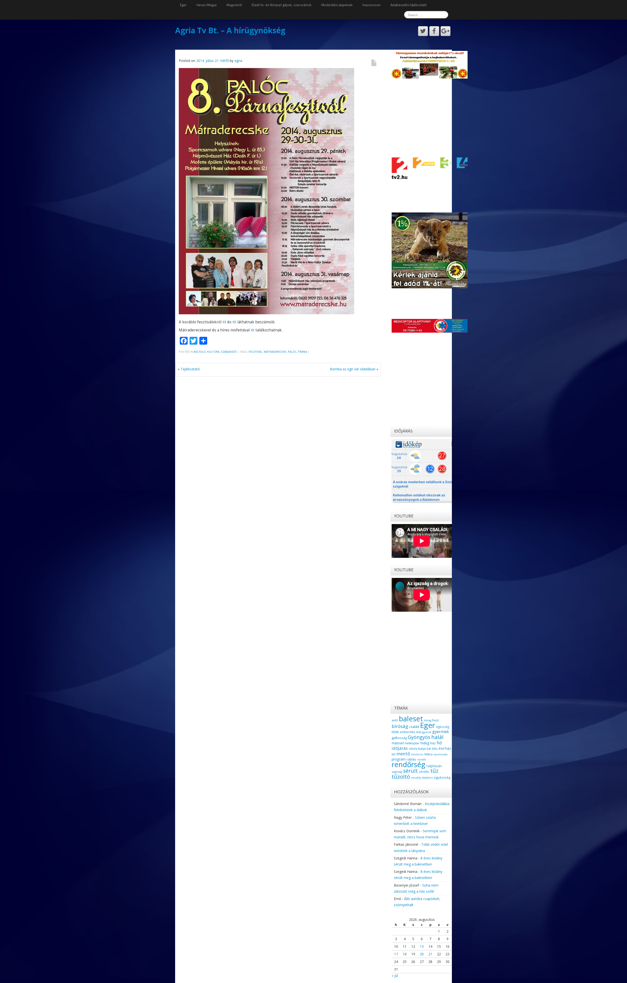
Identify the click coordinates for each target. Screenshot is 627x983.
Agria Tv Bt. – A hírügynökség (230, 30)
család (414, 726)
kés (435, 748)
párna (302, 351)
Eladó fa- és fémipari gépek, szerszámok (282, 4)
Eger (183, 4)
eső (418, 732)
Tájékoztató (190, 369)
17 (396, 954)
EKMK (395, 732)
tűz (434, 770)
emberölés (407, 732)
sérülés (424, 771)
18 (405, 954)
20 (422, 954)
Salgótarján (434, 766)
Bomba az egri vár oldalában (352, 369)
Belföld (200, 351)
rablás (411, 759)
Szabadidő (229, 351)
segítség (397, 771)
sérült (410, 770)
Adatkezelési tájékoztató (408, 4)
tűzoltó (401, 776)
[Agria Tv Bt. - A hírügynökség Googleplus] (445, 31)
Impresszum (371, 4)
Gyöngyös (419, 737)
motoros (417, 754)
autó (395, 720)
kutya (422, 749)
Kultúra (213, 351)
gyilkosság (399, 738)
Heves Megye (206, 4)
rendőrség (408, 764)
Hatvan (398, 742)
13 (422, 946)
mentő (403, 754)
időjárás (400, 748)
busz (435, 720)
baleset (411, 718)
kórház (445, 748)
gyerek (426, 732)
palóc (292, 351)
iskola (413, 748)
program (399, 759)
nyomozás (440, 754)
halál (437, 736)
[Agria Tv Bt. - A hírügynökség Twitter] (423, 31)
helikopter (412, 743)
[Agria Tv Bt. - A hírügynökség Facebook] (434, 31)
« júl (395, 975)
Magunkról (234, 4)
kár (429, 748)
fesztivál (255, 351)
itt (224, 322)
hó (439, 743)
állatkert (427, 777)
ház (433, 743)
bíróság (400, 726)
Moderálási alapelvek (337, 4)
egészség (442, 727)
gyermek (440, 731)
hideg (425, 743)
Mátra (428, 754)
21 (430, 954)
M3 (394, 754)
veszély (416, 777)
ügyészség (442, 777)
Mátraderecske (275, 351)
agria (238, 60)
